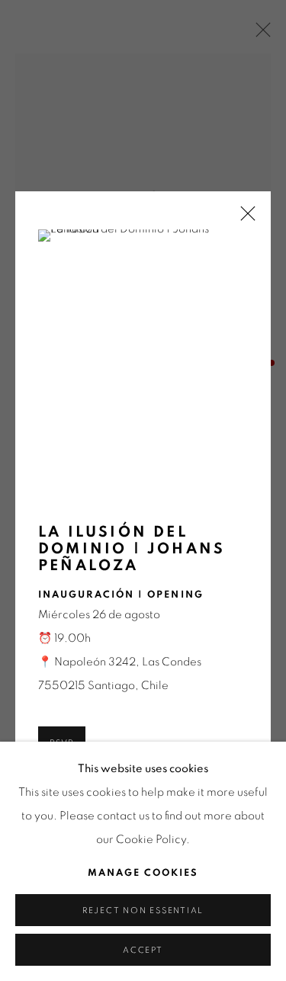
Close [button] (244, 218)
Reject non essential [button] (143, 910)
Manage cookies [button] (143, 873)
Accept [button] (143, 950)
